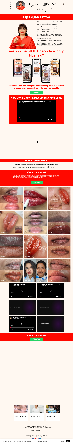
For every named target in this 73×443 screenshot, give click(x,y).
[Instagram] (38, 439)
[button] (63, 3)
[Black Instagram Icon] (10, 6)
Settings (62, 441)
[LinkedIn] (40, 439)
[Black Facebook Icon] (10, 4)
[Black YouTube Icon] (10, 8)
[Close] (71, 441)
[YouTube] (35, 439)
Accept (68, 441)
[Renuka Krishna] (10, 2)
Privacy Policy (45, 441)
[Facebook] (33, 439)
